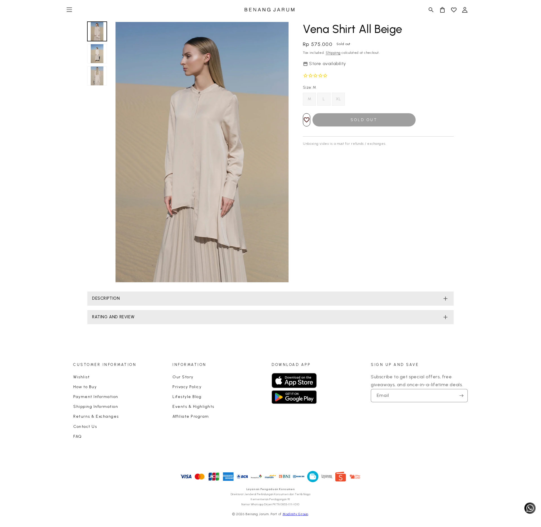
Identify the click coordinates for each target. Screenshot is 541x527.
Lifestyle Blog (186, 396)
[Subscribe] (461, 395)
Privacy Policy (186, 386)
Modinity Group (295, 514)
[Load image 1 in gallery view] (97, 31)
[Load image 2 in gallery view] (97, 53)
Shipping (333, 53)
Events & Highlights (193, 406)
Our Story (183, 377)
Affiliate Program (190, 416)
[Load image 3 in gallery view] (97, 76)
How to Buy (85, 386)
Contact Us (85, 426)
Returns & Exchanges (96, 416)
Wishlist (81, 377)
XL (338, 99)
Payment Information (95, 396)
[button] (69, 10)
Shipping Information (95, 406)
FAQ (77, 436)
